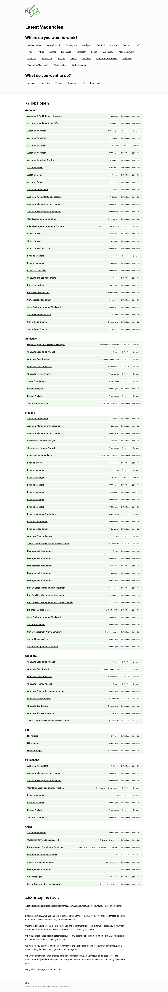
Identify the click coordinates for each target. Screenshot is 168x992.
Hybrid (41, 52)
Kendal (52, 52)
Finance (59, 83)
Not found (31, 58)
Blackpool (86, 45)
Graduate (72, 83)
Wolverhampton (79, 65)
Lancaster (81, 52)
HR (83, 83)
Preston (61, 58)
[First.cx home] (27, 984)
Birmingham (71, 45)
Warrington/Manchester (38, 65)
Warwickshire (60, 65)
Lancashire (66, 52)
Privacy (66, 987)
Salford (73, 58)
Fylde (29, 52)
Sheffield (86, 58)
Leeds (94, 52)
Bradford (101, 45)
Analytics (46, 83)
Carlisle (113, 45)
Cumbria (126, 45)
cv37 (138, 45)
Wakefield (127, 58)
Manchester (108, 52)
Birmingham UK (53, 45)
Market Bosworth (127, 52)
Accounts (31, 83)
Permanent (95, 83)
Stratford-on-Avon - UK (106, 58)
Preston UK (47, 58)
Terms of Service (57, 987)
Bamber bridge (34, 45)
